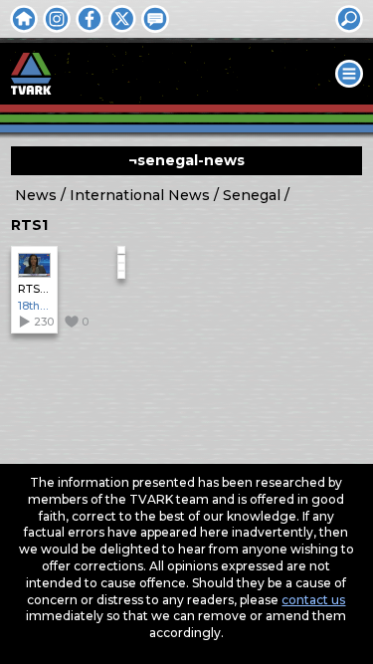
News (36, 195)
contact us (313, 599)
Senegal (251, 195)
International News (140, 195)
